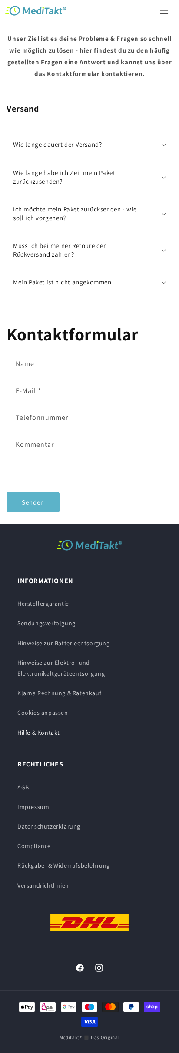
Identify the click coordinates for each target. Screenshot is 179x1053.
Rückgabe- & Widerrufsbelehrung (63, 865)
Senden (33, 502)
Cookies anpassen (42, 712)
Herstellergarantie (43, 603)
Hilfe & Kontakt (38, 732)
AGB (23, 787)
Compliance (34, 846)
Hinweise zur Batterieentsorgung (63, 643)
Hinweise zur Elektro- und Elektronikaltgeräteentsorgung (61, 668)
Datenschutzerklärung (48, 826)
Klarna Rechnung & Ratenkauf (59, 693)
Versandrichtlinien (43, 885)
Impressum (33, 807)
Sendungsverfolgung (46, 623)
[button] (164, 10)
